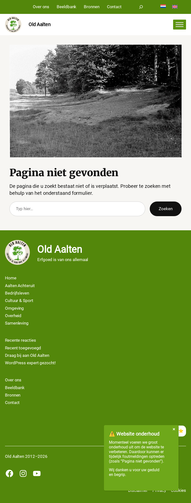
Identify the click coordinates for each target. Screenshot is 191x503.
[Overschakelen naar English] (175, 7)
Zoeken (165, 208)
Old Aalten (39, 24)
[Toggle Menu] (180, 25)
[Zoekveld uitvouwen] (141, 7)
